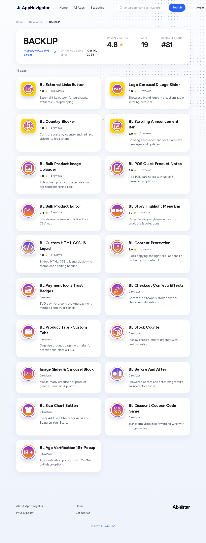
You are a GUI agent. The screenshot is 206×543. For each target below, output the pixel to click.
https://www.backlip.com (36, 52)
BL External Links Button (62, 84)
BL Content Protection (149, 242)
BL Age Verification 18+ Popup (67, 447)
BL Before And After (147, 369)
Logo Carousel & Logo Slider (154, 84)
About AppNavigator (29, 506)
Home (63, 7)
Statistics (97, 7)
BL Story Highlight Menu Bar (154, 206)
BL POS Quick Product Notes (155, 163)
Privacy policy (25, 513)
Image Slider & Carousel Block (67, 369)
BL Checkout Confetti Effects (156, 285)
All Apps (79, 7)
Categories (83, 513)
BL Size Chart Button (59, 405)
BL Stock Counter (145, 327)
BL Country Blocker (57, 121)
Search (177, 7)
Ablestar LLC (108, 526)
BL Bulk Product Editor (60, 206)
